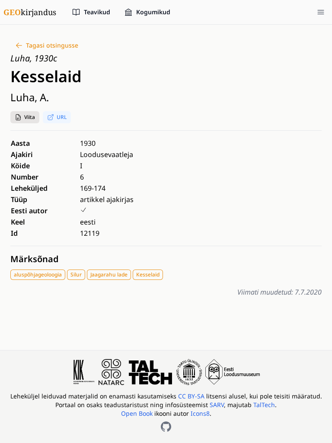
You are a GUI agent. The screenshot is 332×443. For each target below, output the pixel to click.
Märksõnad (34, 259)
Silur (76, 274)
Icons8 (200, 413)
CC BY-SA (192, 396)
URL (62, 117)
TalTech (264, 405)
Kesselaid (148, 274)
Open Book (137, 413)
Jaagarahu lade (109, 274)
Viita (29, 117)
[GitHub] (166, 426)
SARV (217, 405)
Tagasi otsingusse (52, 45)
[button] (24, 117)
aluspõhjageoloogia (38, 274)
